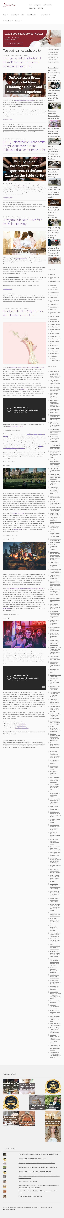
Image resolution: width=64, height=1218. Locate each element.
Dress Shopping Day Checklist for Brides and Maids (55, 600)
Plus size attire (53, 307)
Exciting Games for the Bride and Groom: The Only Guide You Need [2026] (38, 1167)
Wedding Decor (53, 321)
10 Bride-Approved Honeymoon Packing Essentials (55, 497)
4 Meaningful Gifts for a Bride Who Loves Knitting (55, 671)
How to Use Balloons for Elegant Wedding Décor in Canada (55, 389)
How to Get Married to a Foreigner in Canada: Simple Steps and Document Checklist (55, 454)
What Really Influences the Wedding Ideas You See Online (54, 928)
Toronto (17, 20)
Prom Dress (53, 309)
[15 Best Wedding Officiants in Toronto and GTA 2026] (53, 1086)
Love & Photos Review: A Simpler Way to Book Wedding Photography (54, 212)
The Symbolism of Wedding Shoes (28, 1181)
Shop (30, 5)
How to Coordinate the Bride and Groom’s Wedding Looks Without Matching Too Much (55, 403)
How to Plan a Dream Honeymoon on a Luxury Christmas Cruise (55, 1019)
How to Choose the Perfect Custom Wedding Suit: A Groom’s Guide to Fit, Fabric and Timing (55, 374)
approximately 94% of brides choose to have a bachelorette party (26, 367)
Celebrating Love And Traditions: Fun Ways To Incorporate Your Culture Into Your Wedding (55, 907)
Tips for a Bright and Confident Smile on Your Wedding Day (55, 934)
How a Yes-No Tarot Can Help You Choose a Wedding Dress (55, 940)
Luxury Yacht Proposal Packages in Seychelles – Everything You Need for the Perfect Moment (55, 1038)
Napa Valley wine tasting (22, 728)
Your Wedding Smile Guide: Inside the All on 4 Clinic (55, 1012)
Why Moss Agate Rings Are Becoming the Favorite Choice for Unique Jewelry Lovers (55, 614)
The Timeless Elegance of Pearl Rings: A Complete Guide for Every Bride (55, 702)
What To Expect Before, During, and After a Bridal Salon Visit (54, 921)
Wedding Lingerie (54, 336)
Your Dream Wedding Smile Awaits (55, 1001)
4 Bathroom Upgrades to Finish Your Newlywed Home (55, 676)
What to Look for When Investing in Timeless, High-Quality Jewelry (54, 439)
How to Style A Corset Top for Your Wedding (55, 1024)
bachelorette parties (31, 126)
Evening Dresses (54, 292)
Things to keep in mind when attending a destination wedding (55, 565)
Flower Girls (53, 295)
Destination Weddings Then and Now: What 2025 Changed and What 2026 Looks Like (55, 737)
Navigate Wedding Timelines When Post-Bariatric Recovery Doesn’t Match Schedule (55, 878)
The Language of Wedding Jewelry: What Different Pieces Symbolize (37, 1163)
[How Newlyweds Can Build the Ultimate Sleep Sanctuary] (54, 181)
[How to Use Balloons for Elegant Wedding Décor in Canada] (54, 123)
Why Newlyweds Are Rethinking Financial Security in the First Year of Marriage (55, 954)
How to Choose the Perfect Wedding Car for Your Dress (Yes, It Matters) (55, 893)
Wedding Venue (53, 353)
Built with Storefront (9, 1209)
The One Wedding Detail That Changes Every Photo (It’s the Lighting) (54, 95)
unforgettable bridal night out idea (24, 100)
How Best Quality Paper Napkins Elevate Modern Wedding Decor (54, 622)
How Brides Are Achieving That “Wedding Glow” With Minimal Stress (55, 729)
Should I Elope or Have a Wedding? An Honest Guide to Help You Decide (55, 606)
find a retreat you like (18, 513)
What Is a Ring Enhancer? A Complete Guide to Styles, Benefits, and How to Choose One (55, 754)
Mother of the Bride (54, 300)
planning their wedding (21, 258)
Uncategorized (53, 316)
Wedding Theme (54, 348)
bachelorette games (21, 126)
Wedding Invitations (55, 329)
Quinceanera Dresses (55, 312)
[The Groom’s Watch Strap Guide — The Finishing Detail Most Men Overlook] (54, 202)
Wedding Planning (13, 124)
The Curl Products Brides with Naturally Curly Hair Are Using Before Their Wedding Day (55, 584)
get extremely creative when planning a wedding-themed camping (25, 588)
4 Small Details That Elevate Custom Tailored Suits (55, 688)
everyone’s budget (18, 529)
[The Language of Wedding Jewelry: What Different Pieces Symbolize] (27, 1086)
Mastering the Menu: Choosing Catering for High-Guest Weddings (55, 694)
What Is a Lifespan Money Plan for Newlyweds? (54, 762)
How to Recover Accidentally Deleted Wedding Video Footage (55, 794)
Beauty (51, 274)
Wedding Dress (37, 5)
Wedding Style (53, 345)
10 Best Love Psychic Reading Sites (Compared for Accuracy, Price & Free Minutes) (55, 520)
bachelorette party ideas (39, 128)
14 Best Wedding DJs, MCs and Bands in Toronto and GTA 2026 (35, 1171)
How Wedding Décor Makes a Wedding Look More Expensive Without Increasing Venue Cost (55, 593)
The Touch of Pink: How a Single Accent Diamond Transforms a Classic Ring (55, 477)
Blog (22, 15)
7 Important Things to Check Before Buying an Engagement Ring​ (55, 1030)
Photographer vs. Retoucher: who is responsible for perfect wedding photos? (54, 490)
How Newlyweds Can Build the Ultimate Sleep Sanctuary (55, 411)
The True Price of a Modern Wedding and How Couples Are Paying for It (55, 827)
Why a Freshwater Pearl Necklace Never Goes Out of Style (55, 722)
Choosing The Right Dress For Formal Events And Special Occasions (55, 709)
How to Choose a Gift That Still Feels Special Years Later (55, 854)
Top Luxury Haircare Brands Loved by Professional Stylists (55, 848)
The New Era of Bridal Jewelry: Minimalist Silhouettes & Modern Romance (55, 1055)
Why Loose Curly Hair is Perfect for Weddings (30, 1196)
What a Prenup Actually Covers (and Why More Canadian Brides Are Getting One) (55, 746)
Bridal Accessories (47, 5)
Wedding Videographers (55, 359)
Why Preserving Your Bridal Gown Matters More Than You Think (55, 914)
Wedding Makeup (54, 339)
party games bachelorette (29, 131)
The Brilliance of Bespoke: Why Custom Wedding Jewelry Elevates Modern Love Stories (55, 995)
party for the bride (17, 131)
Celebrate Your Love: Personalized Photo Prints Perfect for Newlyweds (55, 801)
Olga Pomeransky (14, 55)
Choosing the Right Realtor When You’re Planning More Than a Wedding (55, 814)
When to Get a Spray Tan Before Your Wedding (55, 821)
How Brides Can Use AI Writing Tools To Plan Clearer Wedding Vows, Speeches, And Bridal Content (55, 650)
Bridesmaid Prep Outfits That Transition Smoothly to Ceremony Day (55, 886)
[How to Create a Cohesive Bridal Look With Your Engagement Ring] (54, 141)
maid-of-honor (24, 389)
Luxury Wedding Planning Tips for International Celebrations (54, 635)
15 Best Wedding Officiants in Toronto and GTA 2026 (32, 1158)
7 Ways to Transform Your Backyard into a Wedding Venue (55, 577)
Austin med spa (21, 726)
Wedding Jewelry (54, 333)
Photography (53, 304)
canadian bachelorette (8, 130)
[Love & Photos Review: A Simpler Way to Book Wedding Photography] (54, 222)
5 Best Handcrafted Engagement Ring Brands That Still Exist (54, 787)
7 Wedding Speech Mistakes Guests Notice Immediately (55, 658)
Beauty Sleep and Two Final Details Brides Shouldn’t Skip (55, 871)
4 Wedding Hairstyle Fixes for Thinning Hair (55, 682)
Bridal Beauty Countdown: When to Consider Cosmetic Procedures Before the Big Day (55, 962)
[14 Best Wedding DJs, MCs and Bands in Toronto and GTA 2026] (11, 1102)
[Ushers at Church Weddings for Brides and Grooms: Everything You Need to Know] (27, 1118)
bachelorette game (10, 126)
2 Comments (23, 139)
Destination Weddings (53, 286)
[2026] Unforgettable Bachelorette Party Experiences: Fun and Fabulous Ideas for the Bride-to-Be (24, 146)
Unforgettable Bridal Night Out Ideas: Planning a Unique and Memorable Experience (22, 62)
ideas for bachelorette (33, 130)
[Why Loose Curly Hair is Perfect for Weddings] (53, 1134)
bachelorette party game (26, 128)
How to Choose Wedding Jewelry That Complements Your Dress (54, 547)
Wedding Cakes (53, 319)
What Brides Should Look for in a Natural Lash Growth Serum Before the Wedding (55, 446)
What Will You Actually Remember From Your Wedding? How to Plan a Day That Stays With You (55, 463)
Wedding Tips (32, 8)
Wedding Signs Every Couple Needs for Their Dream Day (55, 900)
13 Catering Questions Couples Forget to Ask (54, 1006)
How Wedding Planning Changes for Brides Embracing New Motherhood (55, 860)
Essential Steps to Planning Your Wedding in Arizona (54, 976)
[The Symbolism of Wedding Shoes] (11, 1118)
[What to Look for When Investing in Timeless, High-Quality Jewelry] (54, 260)
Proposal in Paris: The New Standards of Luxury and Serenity (55, 540)
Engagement (53, 289)
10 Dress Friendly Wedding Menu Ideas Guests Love (55, 470)
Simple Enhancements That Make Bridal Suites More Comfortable (55, 947)
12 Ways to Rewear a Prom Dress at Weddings (55, 483)
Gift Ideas (52, 297)
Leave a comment (24, 55)
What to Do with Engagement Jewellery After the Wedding (54, 842)
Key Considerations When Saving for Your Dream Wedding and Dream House (55, 780)
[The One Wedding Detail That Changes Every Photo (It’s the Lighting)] (54, 105)
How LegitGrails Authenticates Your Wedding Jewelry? (54, 808)
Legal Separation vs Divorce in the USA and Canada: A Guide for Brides (55, 1048)
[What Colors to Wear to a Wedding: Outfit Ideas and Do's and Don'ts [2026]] (11, 1086)
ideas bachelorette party (21, 130)
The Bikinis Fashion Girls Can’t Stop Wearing (54, 527)
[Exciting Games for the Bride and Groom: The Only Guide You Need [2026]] (53, 1102)
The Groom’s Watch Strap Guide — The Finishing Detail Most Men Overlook (54, 192)
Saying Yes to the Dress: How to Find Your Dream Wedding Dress (55, 664)
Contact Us (40, 8)
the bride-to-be (20, 186)
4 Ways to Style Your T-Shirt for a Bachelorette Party (22, 222)
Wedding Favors (54, 327)
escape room (22, 724)
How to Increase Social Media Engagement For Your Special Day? (55, 970)
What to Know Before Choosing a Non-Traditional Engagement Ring (55, 716)
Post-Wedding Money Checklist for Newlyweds (55, 773)
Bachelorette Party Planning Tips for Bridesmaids (54, 988)
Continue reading (7, 119)
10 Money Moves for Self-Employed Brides (55, 513)
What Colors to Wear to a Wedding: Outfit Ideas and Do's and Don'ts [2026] (38, 1154)
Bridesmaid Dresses (55, 281)
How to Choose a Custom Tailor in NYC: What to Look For (55, 503)
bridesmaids (6, 608)
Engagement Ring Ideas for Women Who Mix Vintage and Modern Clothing (54, 233)
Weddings (52, 356)
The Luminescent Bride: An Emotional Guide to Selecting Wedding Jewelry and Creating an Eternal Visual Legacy (55, 555)
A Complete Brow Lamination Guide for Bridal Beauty (55, 982)
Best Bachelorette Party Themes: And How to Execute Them (23, 313)
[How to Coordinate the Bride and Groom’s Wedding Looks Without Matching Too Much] (54, 164)
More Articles (44, 15)
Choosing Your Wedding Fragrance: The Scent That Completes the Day (55, 534)
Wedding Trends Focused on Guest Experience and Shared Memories (54, 643)
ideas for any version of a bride (15, 426)
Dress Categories (31, 15)
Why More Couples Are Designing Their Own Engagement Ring (55, 509)
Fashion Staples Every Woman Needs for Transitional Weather (55, 571)
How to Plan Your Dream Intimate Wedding (54, 767)
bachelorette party (14, 128)
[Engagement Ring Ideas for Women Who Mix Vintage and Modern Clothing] (54, 242)
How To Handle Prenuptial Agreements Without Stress (55, 834)
